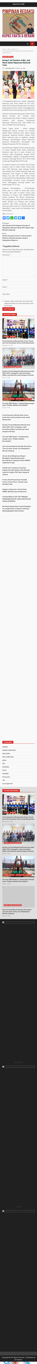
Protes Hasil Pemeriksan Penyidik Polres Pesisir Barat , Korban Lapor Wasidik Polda (15, 482)
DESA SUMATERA (20, 399)
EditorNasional (10, 68)
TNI (3, 780)
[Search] (27, 44)
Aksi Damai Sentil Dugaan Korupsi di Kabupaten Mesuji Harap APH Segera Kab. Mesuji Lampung (18, 226)
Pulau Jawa (6, 777)
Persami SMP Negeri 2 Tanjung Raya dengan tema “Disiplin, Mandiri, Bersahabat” (18, 390)
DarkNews (29, 1357)
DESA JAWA (6, 753)
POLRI (11, 57)
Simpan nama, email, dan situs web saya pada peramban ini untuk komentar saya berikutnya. (18, 303)
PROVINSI (5, 773)
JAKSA (4, 760)
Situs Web (5, 294)
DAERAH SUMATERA (9, 366)
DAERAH (6, 336)
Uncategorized (7, 783)
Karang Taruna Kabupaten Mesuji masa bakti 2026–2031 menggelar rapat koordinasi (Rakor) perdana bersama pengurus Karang (18, 358)
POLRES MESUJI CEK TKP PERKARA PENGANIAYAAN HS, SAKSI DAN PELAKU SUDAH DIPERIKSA (16, 499)
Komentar (6, 255)
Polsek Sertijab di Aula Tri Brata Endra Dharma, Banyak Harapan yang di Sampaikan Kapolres (16, 237)
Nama (5, 280)
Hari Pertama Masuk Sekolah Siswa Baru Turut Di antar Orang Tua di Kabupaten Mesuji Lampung (16, 448)
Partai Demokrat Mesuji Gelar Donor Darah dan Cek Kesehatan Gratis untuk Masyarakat (18, 328)
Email (4, 287)
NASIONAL (5, 57)
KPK (3, 763)
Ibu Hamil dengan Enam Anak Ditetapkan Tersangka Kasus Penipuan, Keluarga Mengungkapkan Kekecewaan (16, 509)
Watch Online (32, 43)
